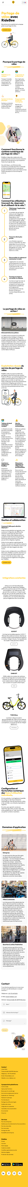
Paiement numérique (6, 1097)
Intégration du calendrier (7, 1106)
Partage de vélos (5, 1130)
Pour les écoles (5, 1128)
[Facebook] (9, 1173)
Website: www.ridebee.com (8, 1078)
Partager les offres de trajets (8, 1102)
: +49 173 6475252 (8, 1073)
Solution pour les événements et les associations (13, 1124)
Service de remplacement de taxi (9, 1093)
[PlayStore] (17, 1164)
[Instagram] (14, 1173)
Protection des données (7, 1154)
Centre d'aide (4, 1086)
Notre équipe (4, 1145)
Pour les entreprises (6, 1121)
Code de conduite (5, 1148)
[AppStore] (6, 1164)
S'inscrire (3, 1113)
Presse (3, 1141)
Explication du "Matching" (7, 1095)
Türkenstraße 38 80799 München (9, 1071)
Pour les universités (6, 1126)
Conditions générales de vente (9, 1150)
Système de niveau (6, 1104)
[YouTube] (20, 1173)
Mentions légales (5, 1152)
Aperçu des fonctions (6, 1089)
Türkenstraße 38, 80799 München (16, 1000)
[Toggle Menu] (3, 2)
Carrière (3, 1143)
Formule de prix (5, 1100)
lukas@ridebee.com (11, 996)
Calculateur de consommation (8, 1108)
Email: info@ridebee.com (7, 1076)
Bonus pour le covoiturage (7, 1091)
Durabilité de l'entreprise (7, 1132)
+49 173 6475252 (13, 993)
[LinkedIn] (3, 1173)
